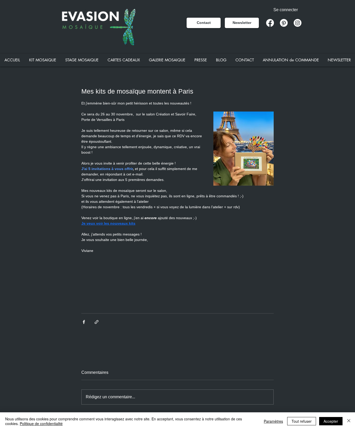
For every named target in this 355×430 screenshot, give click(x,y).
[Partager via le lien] (96, 322)
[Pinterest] (284, 23)
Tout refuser (302, 421)
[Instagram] (297, 23)
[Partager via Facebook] (83, 322)
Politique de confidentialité (41, 423)
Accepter (331, 421)
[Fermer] (349, 421)
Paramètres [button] (273, 421)
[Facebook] (270, 23)
